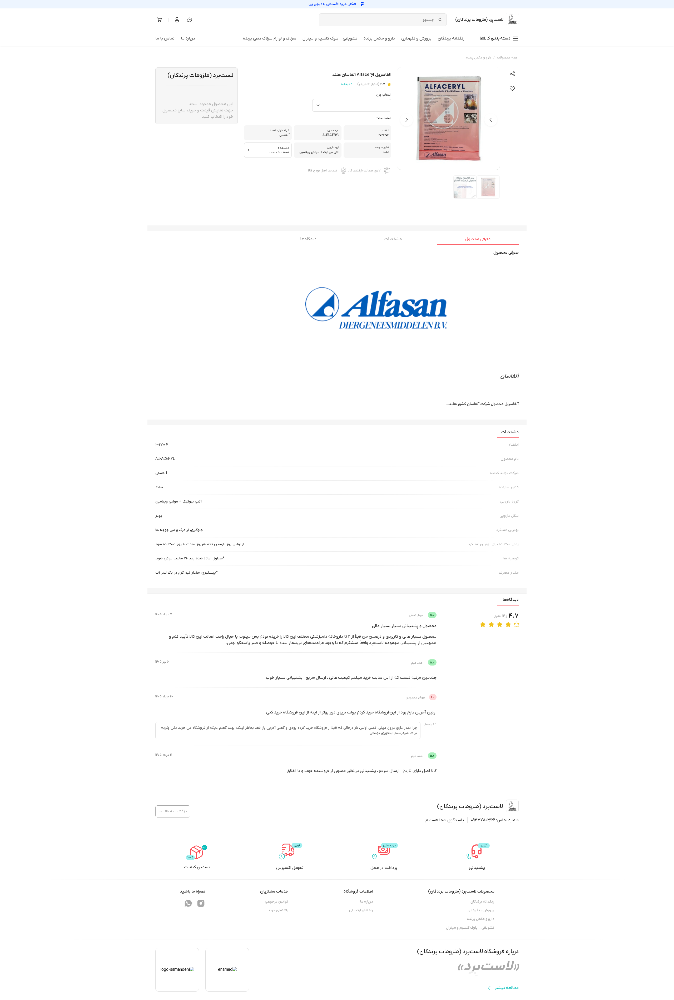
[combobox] (351, 105)
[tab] (478, 240)
